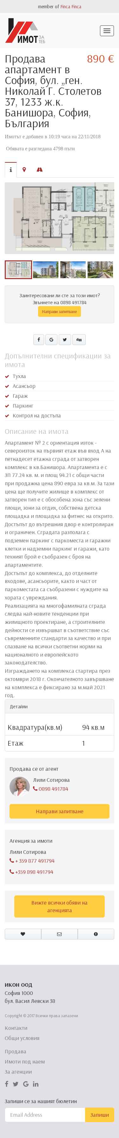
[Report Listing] (96, 934)
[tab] (11, 170)
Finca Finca (70, 6)
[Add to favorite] (23, 934)
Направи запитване (59, 311)
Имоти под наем (25, 1061)
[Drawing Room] (59, 218)
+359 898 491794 (33, 871)
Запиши (99, 1114)
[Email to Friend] (59, 934)
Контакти (16, 1027)
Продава (15, 1051)
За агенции (18, 1071)
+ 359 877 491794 (34, 860)
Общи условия (22, 1038)
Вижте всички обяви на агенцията (59, 906)
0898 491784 (52, 788)
